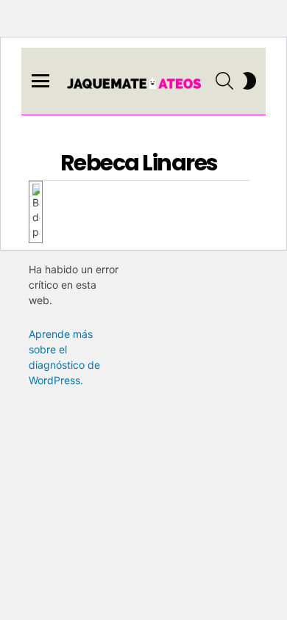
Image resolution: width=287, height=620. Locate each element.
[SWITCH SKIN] (249, 80)
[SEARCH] (224, 80)
